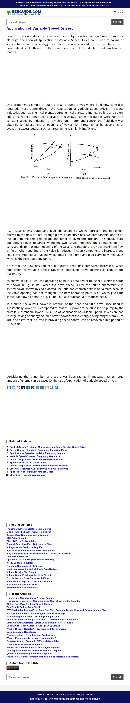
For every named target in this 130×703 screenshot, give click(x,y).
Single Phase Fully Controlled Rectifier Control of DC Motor (38, 553)
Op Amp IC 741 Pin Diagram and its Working (30, 559)
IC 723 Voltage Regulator (19, 563)
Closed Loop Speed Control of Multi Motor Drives (36, 459)
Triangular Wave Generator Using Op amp (28, 529)
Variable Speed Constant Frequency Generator (35, 456)
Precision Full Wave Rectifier (21, 587)
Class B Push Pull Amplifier (21, 541)
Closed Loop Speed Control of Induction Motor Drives (39, 465)
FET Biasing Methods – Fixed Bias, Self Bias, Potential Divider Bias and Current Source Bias (56, 610)
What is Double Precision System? (25, 644)
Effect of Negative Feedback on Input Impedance (32, 616)
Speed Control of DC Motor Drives (28, 462)
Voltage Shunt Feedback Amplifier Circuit (28, 575)
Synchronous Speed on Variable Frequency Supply (37, 453)
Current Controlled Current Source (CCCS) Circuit (33, 625)
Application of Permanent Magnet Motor (31, 471)
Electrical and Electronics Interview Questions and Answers (45, 2)
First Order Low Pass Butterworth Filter (27, 578)
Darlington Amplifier (17, 556)
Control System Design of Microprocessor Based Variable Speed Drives (48, 447)
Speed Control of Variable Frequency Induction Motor (39, 450)
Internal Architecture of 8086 (21, 584)
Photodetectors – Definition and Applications (30, 635)
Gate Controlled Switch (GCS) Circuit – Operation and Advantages (42, 619)
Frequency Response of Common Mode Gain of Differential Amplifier (43, 601)
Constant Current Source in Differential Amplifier (32, 641)
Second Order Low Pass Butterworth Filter (29, 544)
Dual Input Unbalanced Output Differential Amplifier (34, 650)
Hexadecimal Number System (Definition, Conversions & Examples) (42, 656)
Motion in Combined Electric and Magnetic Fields (33, 647)
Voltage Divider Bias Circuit (21, 572)
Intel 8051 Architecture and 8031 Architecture (30, 550)
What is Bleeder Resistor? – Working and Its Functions (36, 629)
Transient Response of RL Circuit (24, 566)
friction (78, 250)
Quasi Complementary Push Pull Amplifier (29, 653)
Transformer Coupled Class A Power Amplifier (30, 598)
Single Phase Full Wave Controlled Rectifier (29, 532)
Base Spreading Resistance (21, 632)
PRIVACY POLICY (55, 694)
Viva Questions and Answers (94, 2)
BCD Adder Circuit (16, 538)
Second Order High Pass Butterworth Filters (30, 581)
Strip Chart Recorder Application (27, 475)
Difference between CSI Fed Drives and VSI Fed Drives (39, 468)
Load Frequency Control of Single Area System (31, 569)
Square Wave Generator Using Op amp (27, 535)
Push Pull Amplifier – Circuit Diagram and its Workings (35, 613)
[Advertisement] (65, 79)
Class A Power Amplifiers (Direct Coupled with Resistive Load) (40, 622)
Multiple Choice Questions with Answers (40, 5)
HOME (41, 694)
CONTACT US (73, 694)
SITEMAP (87, 694)
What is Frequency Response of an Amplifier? (31, 638)
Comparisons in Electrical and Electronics (86, 5)
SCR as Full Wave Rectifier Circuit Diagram (29, 604)
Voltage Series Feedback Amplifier (24, 547)
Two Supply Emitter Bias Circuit (23, 607)
